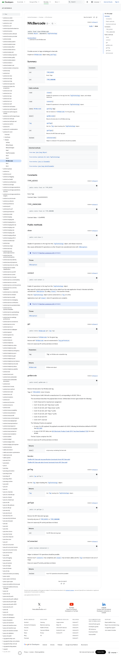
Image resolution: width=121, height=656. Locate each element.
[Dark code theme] (97, 186)
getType (49, 130)
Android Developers (32, 17)
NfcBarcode (38, 54)
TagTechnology (52, 33)
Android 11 (75, 638)
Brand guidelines (39, 652)
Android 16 (75, 625)
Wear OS (58, 625)
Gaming (42, 622)
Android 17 (75, 622)
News (25, 633)
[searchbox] (11, 14)
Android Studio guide (94, 624)
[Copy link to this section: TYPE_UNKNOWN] (42, 204)
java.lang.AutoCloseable (46, 166)
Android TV (59, 633)
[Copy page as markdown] (52, 23)
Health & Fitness (44, 627)
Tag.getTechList (63, 340)
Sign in (117, 2)
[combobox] (76, 1)
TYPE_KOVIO (50, 72)
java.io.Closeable (44, 161)
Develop (46, 2)
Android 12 (75, 635)
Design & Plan (33, 2)
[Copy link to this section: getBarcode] (38, 376)
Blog (25, 635)
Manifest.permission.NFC (47, 253)
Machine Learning (45, 625)
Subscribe (100, 652)
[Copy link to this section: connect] (35, 273)
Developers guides (93, 626)
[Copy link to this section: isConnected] (39, 541)
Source (26, 630)
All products (84, 645)
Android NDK (92, 634)
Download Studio (93, 632)
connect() (40, 558)
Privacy (42, 633)
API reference (7, 8)
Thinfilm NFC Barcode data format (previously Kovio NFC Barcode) (47, 462)
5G (41, 635)
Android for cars (60, 630)
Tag (51, 109)
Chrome (52, 645)
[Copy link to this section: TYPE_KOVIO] (39, 181)
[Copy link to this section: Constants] (38, 175)
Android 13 (75, 633)
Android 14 (75, 630)
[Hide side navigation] (19, 653)
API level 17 (95, 22)
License (32, 652)
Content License (70, 590)
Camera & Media (44, 630)
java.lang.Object (31, 38)
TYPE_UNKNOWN (51, 79)
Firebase (60, 645)
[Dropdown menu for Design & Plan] (39, 2)
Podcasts (26, 638)
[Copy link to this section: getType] (35, 503)
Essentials (20, 2)
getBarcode (50, 116)
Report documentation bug (112, 625)
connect (49, 101)
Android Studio (108, 2)
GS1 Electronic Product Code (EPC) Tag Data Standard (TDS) (70, 431)
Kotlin (91, 26)
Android (26, 622)
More (56, 2)
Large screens (60, 622)
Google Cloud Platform (72, 645)
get (48, 109)
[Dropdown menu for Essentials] (25, 2)
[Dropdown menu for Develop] (51, 2)
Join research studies (110, 630)
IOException (83, 247)
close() (53, 291)
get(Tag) (53, 54)
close (48, 92)
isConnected (51, 138)
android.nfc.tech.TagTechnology (49, 157)
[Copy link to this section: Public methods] (44, 225)
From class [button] (38, 152)
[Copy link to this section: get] (31, 324)
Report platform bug (110, 622)
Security (26, 627)
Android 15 (75, 627)
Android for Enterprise (30, 625)
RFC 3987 (39, 428)
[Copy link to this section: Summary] (38, 62)
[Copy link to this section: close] (33, 231)
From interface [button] (44, 157)
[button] (10, 18)
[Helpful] (94, 17)
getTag (49, 123)
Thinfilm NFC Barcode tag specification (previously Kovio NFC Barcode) (48, 459)
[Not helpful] (96, 17)
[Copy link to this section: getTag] (34, 470)
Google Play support (110, 627)
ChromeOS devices (61, 627)
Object (36, 33)
